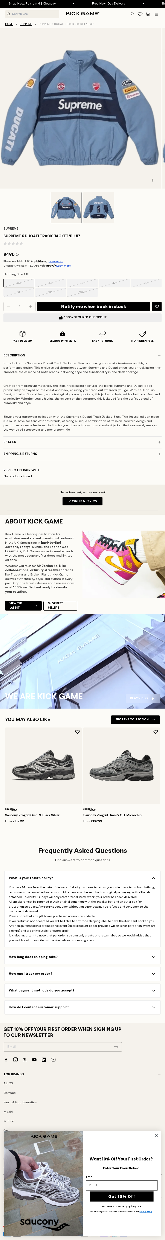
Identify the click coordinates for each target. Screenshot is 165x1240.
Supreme (26, 24)
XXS (24, 284)
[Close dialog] (156, 1136)
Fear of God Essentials (20, 1102)
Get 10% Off (121, 1196)
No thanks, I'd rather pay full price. (122, 1206)
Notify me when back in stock (93, 307)
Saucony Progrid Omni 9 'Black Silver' (32, 815)
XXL (56, 294)
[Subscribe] (116, 1046)
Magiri (8, 1112)
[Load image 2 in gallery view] (98, 207)
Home (9, 24)
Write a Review (86, 502)
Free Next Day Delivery (89, 3)
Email (90, 1177)
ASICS (8, 1083)
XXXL (87, 294)
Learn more (56, 261)
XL (25, 294)
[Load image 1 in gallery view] (66, 207)
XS (57, 284)
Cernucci (9, 1093)
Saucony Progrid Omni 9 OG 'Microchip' (112, 815)
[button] (147, 14)
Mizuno (8, 1121)
